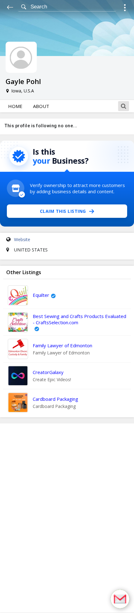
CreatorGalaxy (48, 372)
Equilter (41, 295)
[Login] (125, 8)
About (41, 106)
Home (15, 106)
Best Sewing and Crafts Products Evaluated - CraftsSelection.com (79, 319)
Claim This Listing (63, 211)
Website (22, 239)
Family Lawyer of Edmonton (62, 345)
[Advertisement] (67, 518)
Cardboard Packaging (55, 399)
